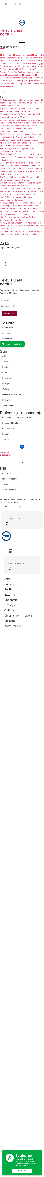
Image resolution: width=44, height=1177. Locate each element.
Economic (6, 378)
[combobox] (22, 518)
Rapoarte (6, 434)
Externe (5, 372)
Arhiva (5, 484)
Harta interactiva (9, 479)
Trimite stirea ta (9, 490)
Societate (6, 361)
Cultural (5, 389)
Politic (5, 367)
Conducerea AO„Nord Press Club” (17, 417)
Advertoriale (7, 405)
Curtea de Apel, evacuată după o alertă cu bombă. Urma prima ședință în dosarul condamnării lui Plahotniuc (19, 128)
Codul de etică (8, 428)
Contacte (6, 473)
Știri (4, 356)
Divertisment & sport (11, 394)
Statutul (5, 439)
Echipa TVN (7, 327)
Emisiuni (6, 400)
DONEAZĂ (22, 1171)
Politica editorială (10, 423)
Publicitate (7, 338)
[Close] (38, 1152)
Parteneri (6, 333)
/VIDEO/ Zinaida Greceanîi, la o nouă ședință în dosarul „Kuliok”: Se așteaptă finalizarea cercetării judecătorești (22, 157)
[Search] (7, 524)
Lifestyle (6, 383)
